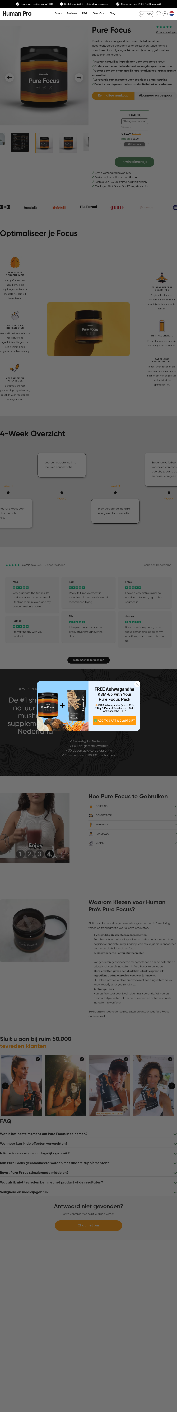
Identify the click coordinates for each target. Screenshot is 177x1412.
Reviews (72, 13)
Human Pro (17, 13)
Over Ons (98, 13)
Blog (112, 13)
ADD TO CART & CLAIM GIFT (116, 720)
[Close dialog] (137, 684)
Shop (58, 13)
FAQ (84, 13)
